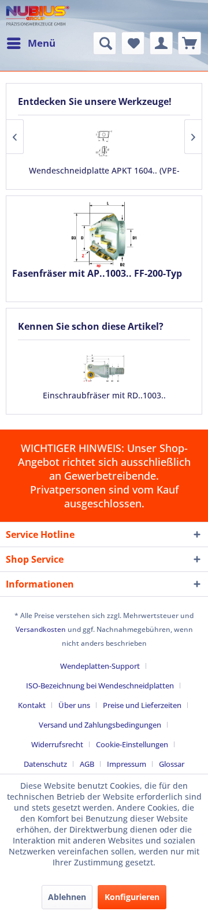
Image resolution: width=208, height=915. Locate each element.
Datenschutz (45, 764)
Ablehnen (67, 896)
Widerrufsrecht (57, 744)
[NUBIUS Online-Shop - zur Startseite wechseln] (37, 16)
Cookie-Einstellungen (132, 744)
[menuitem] (30, 43)
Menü (41, 43)
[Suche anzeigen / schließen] (104, 43)
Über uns (74, 705)
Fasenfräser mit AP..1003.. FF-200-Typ (97, 274)
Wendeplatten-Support (100, 666)
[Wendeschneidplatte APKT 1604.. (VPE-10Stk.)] (104, 143)
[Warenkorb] (189, 43)
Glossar (171, 764)
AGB (87, 764)
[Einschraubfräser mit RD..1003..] (104, 368)
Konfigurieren (132, 896)
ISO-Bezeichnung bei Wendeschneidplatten (100, 685)
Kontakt (32, 705)
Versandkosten (41, 629)
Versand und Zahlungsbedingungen (100, 725)
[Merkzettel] (132, 43)
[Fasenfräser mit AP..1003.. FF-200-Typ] (104, 235)
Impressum (126, 764)
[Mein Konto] (161, 43)
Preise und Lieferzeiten (142, 705)
